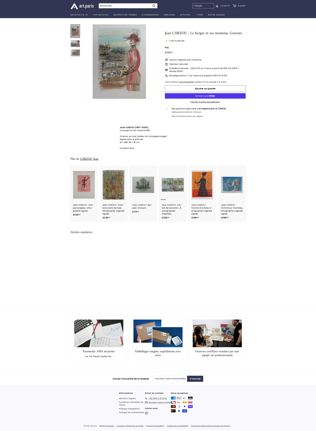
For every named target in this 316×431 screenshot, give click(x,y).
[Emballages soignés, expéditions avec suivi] (158, 333)
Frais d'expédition (186, 82)
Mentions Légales (127, 398)
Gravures (169, 15)
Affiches (185, 15)
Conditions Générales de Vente (131, 403)
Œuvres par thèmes (125, 15)
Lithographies (150, 15)
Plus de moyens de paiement (205, 102)
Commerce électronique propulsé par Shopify (210, 426)
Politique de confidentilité (131, 412)
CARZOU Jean (89, 159)
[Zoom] (119, 61)
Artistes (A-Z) (79, 15)
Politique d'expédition (129, 408)
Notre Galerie (216, 15)
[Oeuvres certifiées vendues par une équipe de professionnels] (217, 333)
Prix (167, 47)
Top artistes (101, 15)
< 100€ (199, 15)
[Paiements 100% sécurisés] (98, 333)
